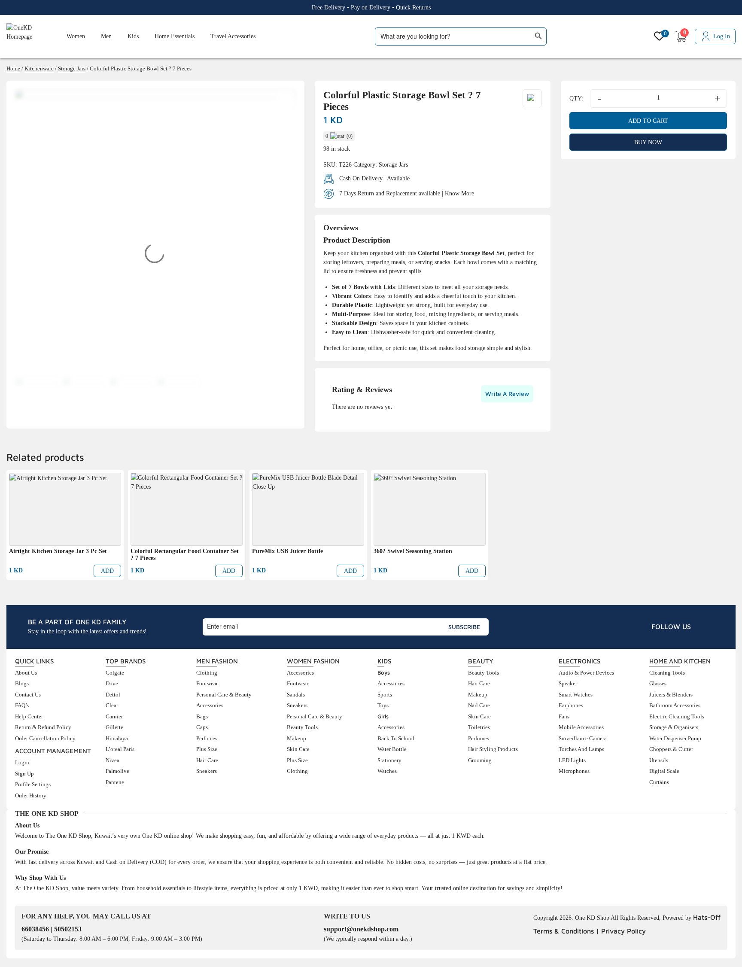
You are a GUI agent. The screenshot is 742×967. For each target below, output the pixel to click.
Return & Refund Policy (43, 727)
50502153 (68, 929)
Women (76, 36)
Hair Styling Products (493, 749)
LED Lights (572, 760)
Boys (383, 672)
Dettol (113, 694)
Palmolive (117, 771)
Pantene (115, 782)
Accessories (209, 705)
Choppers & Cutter (671, 749)
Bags (202, 716)
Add (107, 571)
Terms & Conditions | (566, 931)
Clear (112, 705)
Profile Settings (33, 784)
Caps (202, 727)
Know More (459, 193)
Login (22, 762)
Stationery (389, 760)
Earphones (571, 705)
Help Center (29, 716)
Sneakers (206, 771)
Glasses (657, 683)
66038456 (36, 929)
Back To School (395, 738)
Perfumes (206, 738)
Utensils (658, 760)
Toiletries (479, 727)
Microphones (574, 771)
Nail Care (479, 705)
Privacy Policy (623, 931)
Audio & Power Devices (586, 672)
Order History (30, 795)
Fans (564, 716)
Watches (387, 771)
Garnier (114, 716)
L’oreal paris (120, 749)
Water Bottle (392, 749)
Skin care (298, 749)
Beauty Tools (302, 727)
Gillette (114, 727)
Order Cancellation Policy (45, 738)
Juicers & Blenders (671, 694)
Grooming (480, 760)
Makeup (296, 738)
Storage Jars (71, 68)
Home (13, 68)
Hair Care (207, 760)
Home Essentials (175, 36)
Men (106, 36)
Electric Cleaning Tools (676, 716)
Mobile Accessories (581, 727)
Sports (384, 694)
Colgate (115, 672)
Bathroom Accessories (674, 705)
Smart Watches (576, 694)
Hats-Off (707, 917)
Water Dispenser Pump (675, 738)
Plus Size (206, 749)
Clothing (206, 672)
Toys (383, 705)
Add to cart (648, 121)
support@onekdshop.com (361, 929)
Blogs (22, 683)
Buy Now (648, 142)
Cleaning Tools (667, 672)
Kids (133, 36)
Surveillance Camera (583, 738)
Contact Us (28, 694)
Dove (112, 683)
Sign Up (24, 773)
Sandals (296, 694)
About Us (26, 672)
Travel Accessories (232, 36)
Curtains (659, 782)
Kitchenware (39, 68)
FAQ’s (22, 705)
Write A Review (507, 393)
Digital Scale (664, 771)
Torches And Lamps (581, 749)
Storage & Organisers (673, 727)
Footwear (207, 683)
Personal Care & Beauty (224, 694)
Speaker (568, 683)
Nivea (112, 760)
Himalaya (117, 738)
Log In (721, 36)
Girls (383, 716)
